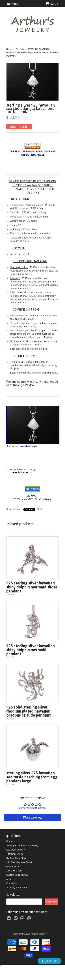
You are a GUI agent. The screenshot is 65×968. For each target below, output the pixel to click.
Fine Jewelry (12, 866)
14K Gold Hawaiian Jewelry (20, 862)
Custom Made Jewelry (17, 875)
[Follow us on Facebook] (9, 919)
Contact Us (11, 883)
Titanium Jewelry (14, 854)
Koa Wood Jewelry (15, 849)
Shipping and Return (16, 887)
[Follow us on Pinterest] (16, 919)
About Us (10, 879)
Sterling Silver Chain (16, 858)
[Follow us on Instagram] (23, 919)
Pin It (39, 509)
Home (9, 841)
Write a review (32, 817)
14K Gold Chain (14, 870)
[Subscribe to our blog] (29, 919)
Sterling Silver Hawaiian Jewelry (22, 845)
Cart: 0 (54, 3)
